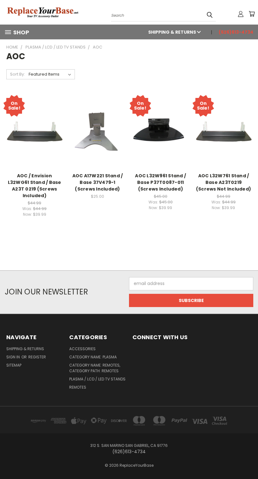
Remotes (77, 387)
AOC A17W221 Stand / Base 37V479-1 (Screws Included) (97, 182)
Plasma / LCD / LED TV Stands (97, 379)
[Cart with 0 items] (252, 14)
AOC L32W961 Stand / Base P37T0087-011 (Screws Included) (160, 182)
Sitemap (13, 365)
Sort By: (17, 74)
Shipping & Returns (172, 32)
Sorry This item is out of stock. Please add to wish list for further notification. (34, 137)
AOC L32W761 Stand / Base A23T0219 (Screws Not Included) (223, 182)
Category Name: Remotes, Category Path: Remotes (94, 368)
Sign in (13, 357)
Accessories (82, 348)
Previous (248, 459)
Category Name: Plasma (93, 357)
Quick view (35, 118)
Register (37, 357)
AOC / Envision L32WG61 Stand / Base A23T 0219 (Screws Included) (34, 186)
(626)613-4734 (236, 32)
